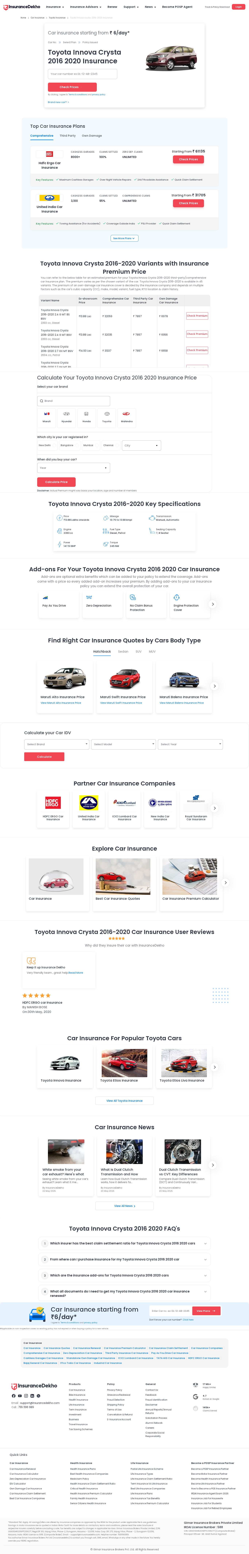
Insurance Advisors (84, 7)
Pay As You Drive (54, 605)
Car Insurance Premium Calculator (190, 898)
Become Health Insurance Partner (209, 1478)
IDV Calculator (18, 1483)
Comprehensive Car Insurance (42, 1353)
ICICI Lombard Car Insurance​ (135, 1358)
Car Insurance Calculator (24, 1473)
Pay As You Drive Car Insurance (169, 1353)
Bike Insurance (77, 1394)
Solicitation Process (156, 1418)
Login (239, 6)
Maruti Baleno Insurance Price (184, 697)
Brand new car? (57, 102)
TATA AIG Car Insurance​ (170, 1358)
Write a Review (124, 1026)
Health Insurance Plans (83, 1468)
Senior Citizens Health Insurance (88, 1503)
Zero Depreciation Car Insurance (82, 1353)
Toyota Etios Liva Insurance (182, 1080)
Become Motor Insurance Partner (209, 1473)
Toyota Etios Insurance (119, 1080)
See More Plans (122, 238)
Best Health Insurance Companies (89, 1473)
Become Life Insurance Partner (208, 1483)
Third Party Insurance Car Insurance (126, 1353)
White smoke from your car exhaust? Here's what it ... (63, 1171)
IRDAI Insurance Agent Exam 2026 (209, 1493)
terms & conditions (77, 94)
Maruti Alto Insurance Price (63, 697)
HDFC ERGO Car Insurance (203, 1358)
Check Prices (188, 159)
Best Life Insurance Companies (148, 1488)
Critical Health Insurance (84, 1488)
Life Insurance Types (142, 1473)
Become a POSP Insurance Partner (210, 1468)
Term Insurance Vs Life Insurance (149, 1483)
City (127, 445)
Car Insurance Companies (207, 1348)
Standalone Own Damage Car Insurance (90, 1358)
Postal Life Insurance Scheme (147, 1468)
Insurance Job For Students (206, 1503)
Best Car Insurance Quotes (118, 898)
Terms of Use (114, 1409)
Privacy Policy (114, 1389)
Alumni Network (153, 1422)
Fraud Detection (116, 1399)
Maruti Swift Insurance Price (123, 697)
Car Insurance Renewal (87, 1348)
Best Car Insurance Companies (27, 1498)
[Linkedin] (32, 1396)
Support (129, 7)
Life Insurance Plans (142, 1493)
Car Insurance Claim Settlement (168, 1348)
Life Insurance (76, 1404)
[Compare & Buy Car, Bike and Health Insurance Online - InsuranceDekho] (22, 8)
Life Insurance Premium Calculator (150, 1503)
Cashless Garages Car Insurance (43, 1358)
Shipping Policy (115, 1404)
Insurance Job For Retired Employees (211, 1508)
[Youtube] (20, 1396)
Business (74, 1419)
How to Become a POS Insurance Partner (213, 1488)
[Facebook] (13, 1396)
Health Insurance (78, 1399)
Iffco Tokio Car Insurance (75, 1363)
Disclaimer (151, 1404)
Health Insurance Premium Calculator (91, 1493)
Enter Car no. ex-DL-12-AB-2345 (170, 1311)
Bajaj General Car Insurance (40, 1363)
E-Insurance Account (119, 1419)
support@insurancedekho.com (40, 1403)
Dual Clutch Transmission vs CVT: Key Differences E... (180, 1171)
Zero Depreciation (98, 605)
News (149, 7)
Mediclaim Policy (79, 1478)
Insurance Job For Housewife (207, 1498)
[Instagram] (26, 1396)
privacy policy (98, 94)
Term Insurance (77, 1409)
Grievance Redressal (118, 1394)
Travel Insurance (78, 1424)
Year (43, 468)
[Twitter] (38, 1396)
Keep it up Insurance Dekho (46, 967)
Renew (112, 7)
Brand (48, 401)
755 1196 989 (26, 1407)
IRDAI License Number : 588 (203, 1527)
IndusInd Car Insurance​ (108, 1363)
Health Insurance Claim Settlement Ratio (92, 1483)
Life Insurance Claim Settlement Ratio (151, 1478)
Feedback (150, 1394)
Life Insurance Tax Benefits (145, 1498)
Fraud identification (156, 1399)
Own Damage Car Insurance (26, 1488)
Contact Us (151, 1389)
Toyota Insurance (130, 1101)
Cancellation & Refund (120, 1414)
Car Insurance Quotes (57, 1348)
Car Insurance (40, 898)
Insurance (53, 7)
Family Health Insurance (83, 1498)
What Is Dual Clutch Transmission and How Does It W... (119, 1171)
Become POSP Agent (177, 7)
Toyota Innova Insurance (61, 1080)
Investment (75, 1414)
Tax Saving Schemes (81, 1429)
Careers (149, 1427)
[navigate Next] (212, 604)
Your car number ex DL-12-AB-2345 (74, 74)
